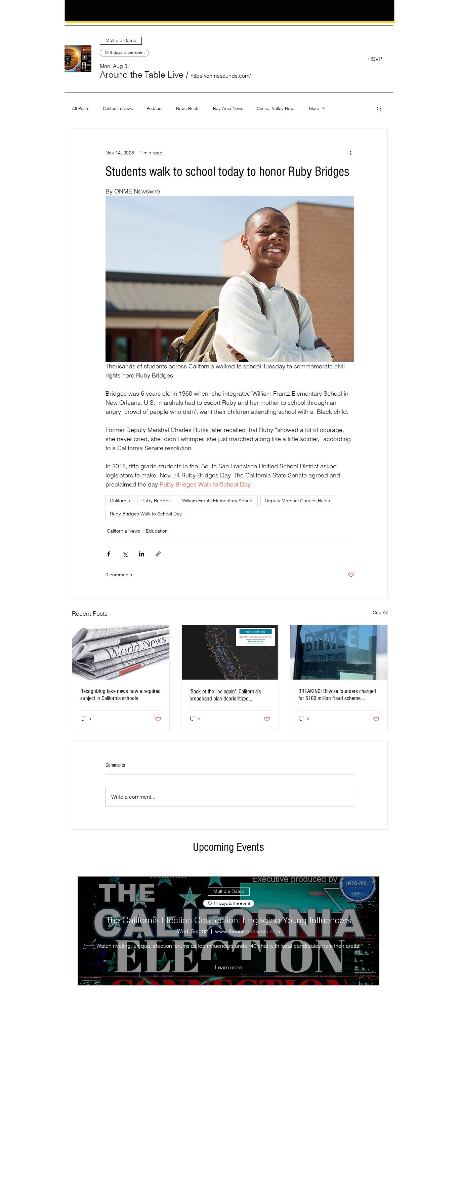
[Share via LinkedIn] (141, 554)
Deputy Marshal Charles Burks (297, 501)
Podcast (155, 108)
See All (380, 612)
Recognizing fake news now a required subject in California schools (120, 695)
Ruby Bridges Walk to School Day (146, 514)
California (120, 501)
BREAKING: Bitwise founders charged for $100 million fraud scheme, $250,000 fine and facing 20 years (337, 695)
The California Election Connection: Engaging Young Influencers (228, 920)
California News (118, 108)
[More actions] (350, 153)
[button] (141, 75)
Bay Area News (228, 108)
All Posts (80, 108)
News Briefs (188, 108)
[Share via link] (158, 554)
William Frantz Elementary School (217, 501)
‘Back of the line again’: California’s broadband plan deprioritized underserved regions (225, 695)
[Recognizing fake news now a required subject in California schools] (120, 652)
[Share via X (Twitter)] (125, 554)
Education (157, 531)
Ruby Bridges (156, 501)
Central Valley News (276, 108)
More (314, 108)
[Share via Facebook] (109, 554)
